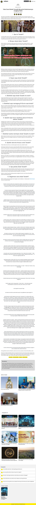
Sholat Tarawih (32, 178)
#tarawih (20, 357)
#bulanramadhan (16, 357)
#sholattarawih (24, 357)
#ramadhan (11, 357)
